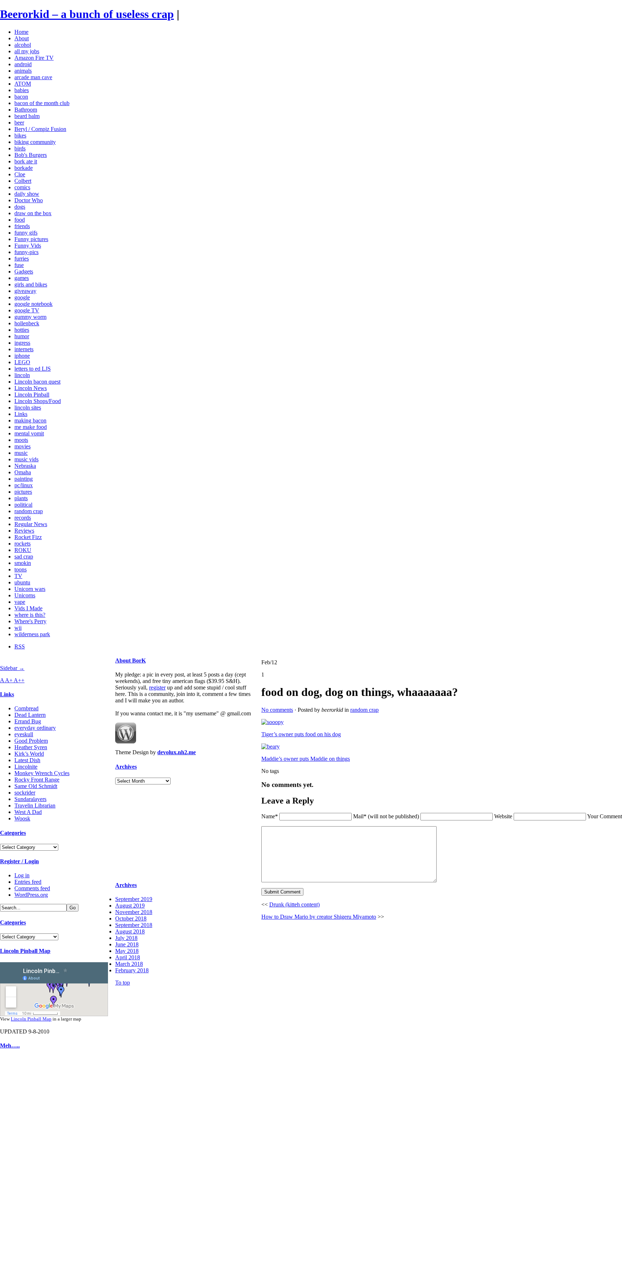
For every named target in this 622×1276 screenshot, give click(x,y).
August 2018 (130, 931)
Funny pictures (31, 239)
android (23, 64)
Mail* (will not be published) (386, 816)
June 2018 (127, 944)
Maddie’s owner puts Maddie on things (305, 759)
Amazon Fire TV (34, 58)
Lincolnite (25, 767)
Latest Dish (27, 760)
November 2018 (133, 912)
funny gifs (25, 233)
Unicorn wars (29, 589)
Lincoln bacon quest (37, 382)
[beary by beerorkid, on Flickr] (270, 746)
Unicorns (24, 595)
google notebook (33, 304)
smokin (22, 563)
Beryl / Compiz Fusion (40, 129)
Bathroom (25, 110)
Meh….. (10, 1045)
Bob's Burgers (30, 155)
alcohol (22, 45)
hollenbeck (26, 323)
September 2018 (133, 925)
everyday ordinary (35, 728)
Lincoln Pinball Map (25, 951)
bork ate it (25, 161)
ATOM (22, 84)
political (23, 505)
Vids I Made (28, 608)
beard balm (27, 116)
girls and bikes (30, 284)
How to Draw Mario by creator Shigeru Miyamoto (318, 917)
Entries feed (27, 882)
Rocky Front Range (36, 780)
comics (22, 187)
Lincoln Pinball (31, 395)
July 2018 (126, 938)
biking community (35, 142)
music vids (26, 459)
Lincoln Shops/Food (37, 401)
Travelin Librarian (34, 805)
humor (21, 336)
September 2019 (133, 899)
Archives (126, 767)
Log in (22, 875)
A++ (19, 680)
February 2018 (132, 970)
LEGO (22, 362)
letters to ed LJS (32, 369)
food (19, 220)
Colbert (22, 181)
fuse (19, 265)
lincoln (22, 375)
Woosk (22, 818)
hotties (21, 330)
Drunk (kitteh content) (294, 904)
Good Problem (31, 741)
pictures (23, 492)
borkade (23, 168)
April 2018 (127, 957)
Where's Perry (30, 621)
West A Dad (28, 812)
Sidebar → (12, 668)
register (157, 687)
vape (19, 602)
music (21, 453)
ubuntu (22, 582)
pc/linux (23, 485)
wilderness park (32, 634)
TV (18, 576)
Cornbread (26, 708)
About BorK (130, 660)
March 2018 (129, 964)
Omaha (22, 472)
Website (503, 816)
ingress (22, 343)
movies (22, 446)
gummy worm (30, 317)
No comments (277, 710)
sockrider (24, 792)
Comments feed (32, 888)
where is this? (29, 615)
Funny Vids (27, 246)
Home (21, 32)
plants (21, 498)
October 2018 (131, 918)
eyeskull (23, 734)
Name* (269, 816)
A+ (9, 680)
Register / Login (19, 861)
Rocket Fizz (28, 537)
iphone (22, 356)
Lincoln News (30, 388)
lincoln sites (27, 407)
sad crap (23, 556)
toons (20, 569)
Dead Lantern (30, 715)
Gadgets (23, 271)
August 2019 (130, 905)
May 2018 (127, 951)
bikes (20, 135)
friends (22, 226)
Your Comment (604, 816)
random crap (28, 511)
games (21, 278)
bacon (21, 97)
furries (21, 258)
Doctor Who (28, 200)
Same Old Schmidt (35, 786)
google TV (26, 310)
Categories (13, 833)
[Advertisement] (21, 1164)
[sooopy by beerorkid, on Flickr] (272, 722)
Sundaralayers (30, 799)
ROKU (22, 550)
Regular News (30, 524)
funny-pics (26, 252)
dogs (19, 207)
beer (19, 122)
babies (21, 90)
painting (23, 479)
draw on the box (32, 213)
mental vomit (29, 433)
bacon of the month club (41, 103)
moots (21, 440)
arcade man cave (33, 77)
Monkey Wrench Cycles (41, 773)
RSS (19, 646)
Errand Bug (27, 721)
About (21, 38)
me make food (30, 427)
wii (18, 628)
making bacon (30, 420)
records (22, 518)
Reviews (24, 531)
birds (20, 148)
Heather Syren (30, 747)
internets (23, 349)
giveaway (25, 291)
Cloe (19, 174)
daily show (26, 194)
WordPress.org (31, 895)
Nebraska (25, 466)
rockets (22, 543)
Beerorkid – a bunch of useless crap (87, 14)
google (22, 297)
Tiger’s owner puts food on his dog (301, 734)
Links (20, 414)
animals (23, 71)
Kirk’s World (29, 754)
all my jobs (26, 51)
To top (122, 982)
